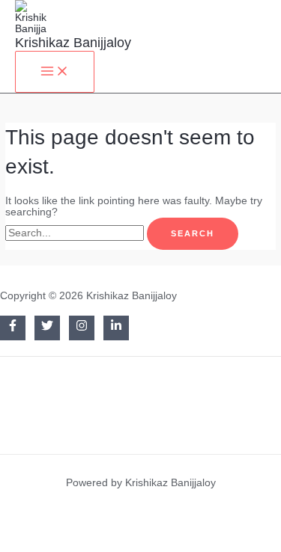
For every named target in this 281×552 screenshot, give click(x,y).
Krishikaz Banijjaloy (73, 42)
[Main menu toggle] (54, 72)
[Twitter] (47, 328)
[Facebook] (12, 328)
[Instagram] (81, 328)
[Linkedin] (116, 328)
